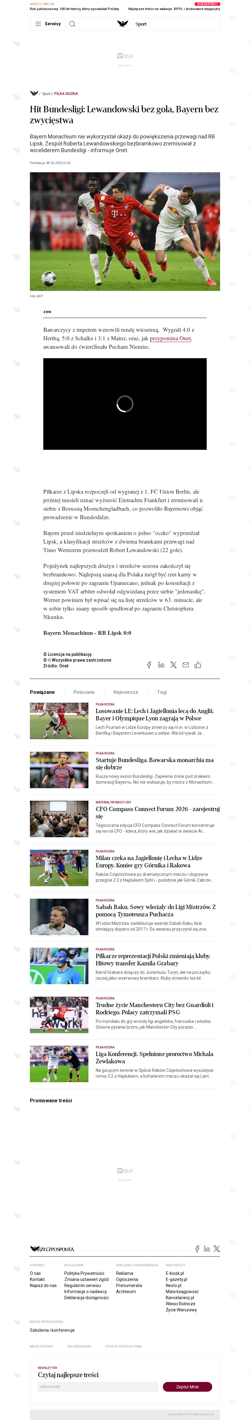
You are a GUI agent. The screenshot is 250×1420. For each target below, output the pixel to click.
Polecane (84, 692)
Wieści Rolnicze (180, 1303)
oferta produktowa (123, 1346)
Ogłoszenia (127, 1279)
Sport (46, 94)
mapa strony (42, 1346)
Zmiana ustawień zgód (86, 1279)
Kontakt (37, 1279)
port (141, 24)
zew (47, 311)
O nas (35, 1273)
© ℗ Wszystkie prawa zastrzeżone (77, 660)
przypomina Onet (170, 338)
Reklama (124, 1273)
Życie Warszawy (181, 1309)
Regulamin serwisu (82, 1285)
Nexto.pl (173, 1285)
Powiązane (42, 692)
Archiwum (126, 1291)
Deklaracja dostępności (86, 1297)
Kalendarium (79, 1346)
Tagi (162, 692)
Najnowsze (125, 692)
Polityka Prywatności (84, 1273)
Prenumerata (129, 1285)
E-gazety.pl (176, 1279)
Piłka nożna (66, 94)
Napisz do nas (43, 1285)
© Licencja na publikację (67, 654)
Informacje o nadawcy (85, 1291)
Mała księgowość (182, 1291)
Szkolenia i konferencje (52, 1330)
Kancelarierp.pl (180, 1297)
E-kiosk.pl (175, 1273)
